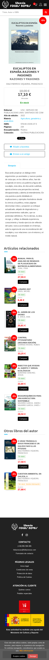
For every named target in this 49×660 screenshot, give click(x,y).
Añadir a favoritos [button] (21, 147)
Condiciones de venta (24, 570)
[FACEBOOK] (22, 535)
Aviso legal (24, 566)
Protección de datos (24, 573)
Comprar (23, 282)
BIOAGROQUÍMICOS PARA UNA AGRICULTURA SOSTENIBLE (29, 398)
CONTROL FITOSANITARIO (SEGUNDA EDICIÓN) (27, 340)
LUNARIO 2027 (24, 289)
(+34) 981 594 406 (24, 546)
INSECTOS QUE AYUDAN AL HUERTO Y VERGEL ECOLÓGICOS (28, 368)
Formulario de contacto (24, 553)
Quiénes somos (24, 590)
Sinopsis (12, 166)
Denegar (33, 656)
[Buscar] (46, 12)
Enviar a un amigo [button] (21, 154)
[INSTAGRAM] (27, 535)
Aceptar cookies (19, 656)
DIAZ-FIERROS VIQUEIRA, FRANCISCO (24, 84)
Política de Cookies (24, 577)
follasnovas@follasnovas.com (24, 550)
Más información (26, 651)
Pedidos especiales (24, 593)
